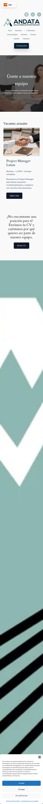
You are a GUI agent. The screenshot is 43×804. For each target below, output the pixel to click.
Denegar (21, 789)
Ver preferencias (21, 796)
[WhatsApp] (33, 14)
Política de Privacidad (13, 801)
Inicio (10, 30)
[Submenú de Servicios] (24, 30)
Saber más (14, 196)
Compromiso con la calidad (29, 801)
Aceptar (21, 783)
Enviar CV (21, 245)
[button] (39, 757)
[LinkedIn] (26, 14)
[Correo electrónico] (39, 14)
